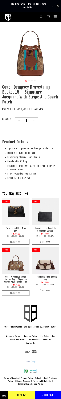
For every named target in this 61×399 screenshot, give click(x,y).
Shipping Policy (30, 336)
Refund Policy (41, 378)
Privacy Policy (27, 378)
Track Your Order (17, 340)
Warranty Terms (13, 336)
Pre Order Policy (48, 336)
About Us (47, 340)
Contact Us (30, 343)
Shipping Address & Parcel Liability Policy (33, 381)
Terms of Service (11, 378)
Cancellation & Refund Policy (30, 384)
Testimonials (34, 340)
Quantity (6, 119)
